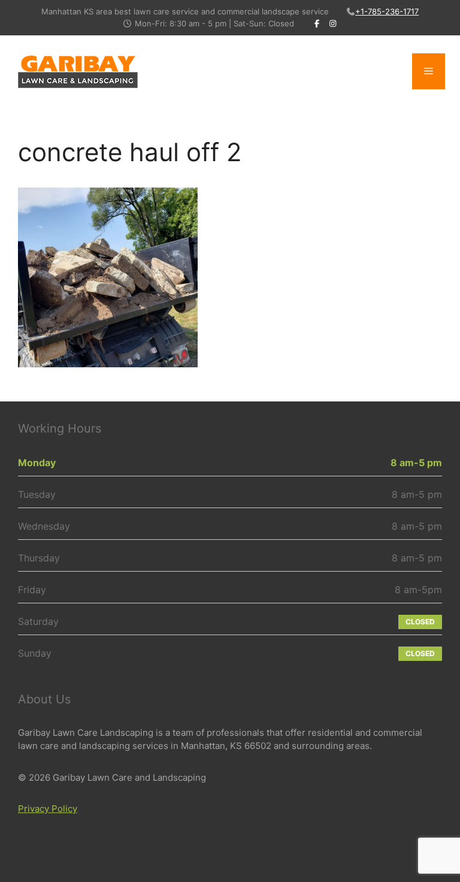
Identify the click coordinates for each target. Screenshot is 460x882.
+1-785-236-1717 (387, 11)
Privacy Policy (47, 808)
